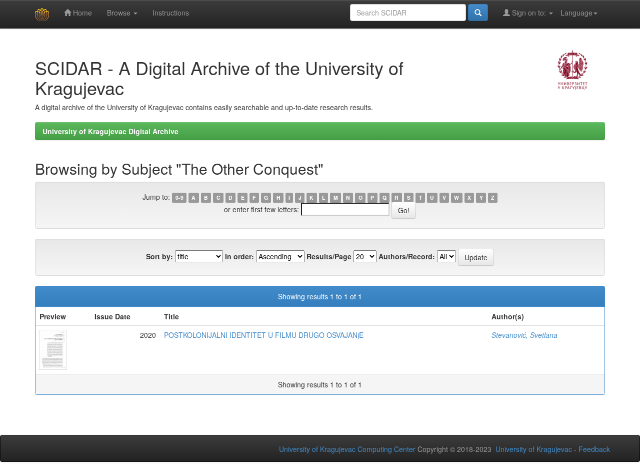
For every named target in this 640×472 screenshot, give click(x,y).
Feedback (594, 449)
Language (576, 13)
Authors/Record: (406, 256)
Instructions (170, 13)
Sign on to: (529, 13)
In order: (239, 256)
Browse (119, 13)
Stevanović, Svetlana (525, 335)
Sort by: (159, 256)
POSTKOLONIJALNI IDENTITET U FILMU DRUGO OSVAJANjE (264, 335)
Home (81, 13)
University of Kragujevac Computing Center (347, 449)
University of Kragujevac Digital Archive (110, 131)
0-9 (180, 197)
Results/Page (329, 256)
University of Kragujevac (534, 449)
